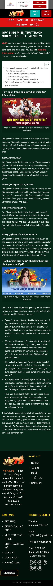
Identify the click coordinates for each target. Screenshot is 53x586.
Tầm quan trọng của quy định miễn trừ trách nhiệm (26, 68)
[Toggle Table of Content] (45, 64)
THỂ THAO (21, 24)
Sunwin (26, 5)
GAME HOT (22, 20)
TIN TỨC (34, 24)
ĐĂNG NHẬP (11, 557)
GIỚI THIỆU (10, 521)
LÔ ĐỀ (11, 20)
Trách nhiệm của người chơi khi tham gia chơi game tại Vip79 (24, 83)
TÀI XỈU (35, 468)
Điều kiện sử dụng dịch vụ (19, 76)
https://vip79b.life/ (38, 525)
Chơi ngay (9, 572)
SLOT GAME (37, 20)
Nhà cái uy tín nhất (40, 2)
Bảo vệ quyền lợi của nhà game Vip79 (24, 79)
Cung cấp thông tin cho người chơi (23, 74)
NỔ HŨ (35, 463)
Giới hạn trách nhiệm (17, 71)
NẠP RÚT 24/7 (12, 562)
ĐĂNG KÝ (10, 552)
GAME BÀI (36, 483)
